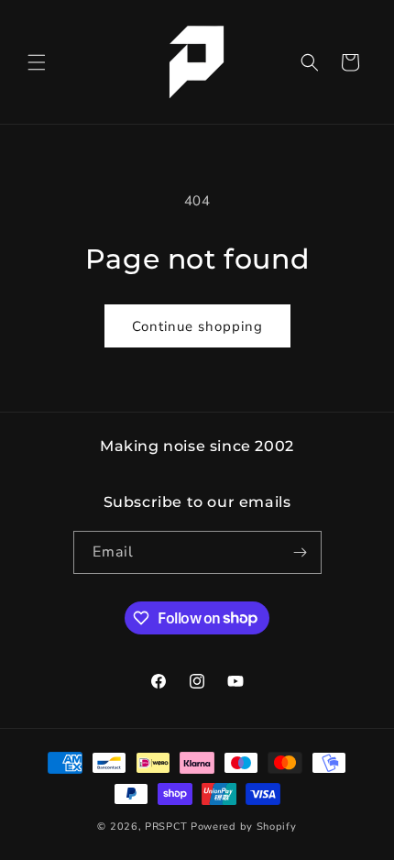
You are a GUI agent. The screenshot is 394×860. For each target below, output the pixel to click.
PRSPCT (168, 826)
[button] (36, 62)
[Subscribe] (300, 552)
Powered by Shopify (244, 826)
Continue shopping (197, 326)
